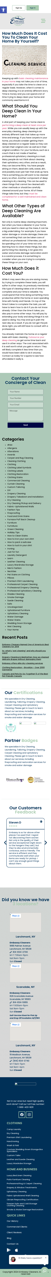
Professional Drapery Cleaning (23, 587)
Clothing (11, 464)
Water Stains (14, 619)
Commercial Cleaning (18, 480)
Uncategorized (14, 607)
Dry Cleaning (14, 500)
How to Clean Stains (17, 535)
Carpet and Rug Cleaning (20, 457)
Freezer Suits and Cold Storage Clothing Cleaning (22, 1204)
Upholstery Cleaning (17, 613)
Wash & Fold (13, 1145)
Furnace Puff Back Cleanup (21, 519)
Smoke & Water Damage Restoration (25, 1209)
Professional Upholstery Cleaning (24, 590)
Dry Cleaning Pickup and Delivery (24, 503)
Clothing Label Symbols (19, 467)
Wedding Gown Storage (19, 623)
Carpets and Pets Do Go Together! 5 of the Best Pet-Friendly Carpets (25, 675)
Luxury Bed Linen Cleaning (19, 1175)
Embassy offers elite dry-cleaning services (22, 663)
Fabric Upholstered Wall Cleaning (23, 1195)
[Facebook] (22, 1114)
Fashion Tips (13, 509)
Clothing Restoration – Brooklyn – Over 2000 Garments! (23, 668)
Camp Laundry (14, 1129)
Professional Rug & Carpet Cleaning (24, 1183)
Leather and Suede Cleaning (21, 1159)
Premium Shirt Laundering (20, 581)
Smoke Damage (15, 597)
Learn (10, 558)
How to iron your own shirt (20, 538)
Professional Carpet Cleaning (22, 584)
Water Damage (15, 616)
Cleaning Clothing (16, 461)
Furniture (12, 522)
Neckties (11, 571)
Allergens (12, 448)
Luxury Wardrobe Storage (20, 564)
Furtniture (12, 525)
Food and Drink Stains (18, 516)
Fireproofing (13, 513)
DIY (9, 490)
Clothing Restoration (18, 474)
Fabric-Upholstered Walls (20, 506)
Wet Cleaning (14, 626)
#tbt (9, 444)
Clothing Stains (15, 477)
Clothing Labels (15, 470)
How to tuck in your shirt (19, 545)
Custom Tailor (14, 1155)
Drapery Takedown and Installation (25, 496)
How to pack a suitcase (19, 542)
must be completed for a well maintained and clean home (24, 196)
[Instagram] (29, 1114)
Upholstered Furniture (18, 610)
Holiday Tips (13, 532)
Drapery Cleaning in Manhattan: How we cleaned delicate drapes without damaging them (25, 658)
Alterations (13, 451)
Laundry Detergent (17, 555)
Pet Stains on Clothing (18, 574)
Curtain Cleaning (15, 483)
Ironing (10, 548)
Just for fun (13, 551)
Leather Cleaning (16, 561)
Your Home (13, 629)
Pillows (10, 577)
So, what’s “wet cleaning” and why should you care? (24, 651)
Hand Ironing (13, 1141)
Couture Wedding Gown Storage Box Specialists (25, 1150)
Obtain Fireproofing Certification (22, 1199)
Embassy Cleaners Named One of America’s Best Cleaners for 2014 (25, 645)
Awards (11, 454)
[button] (3, 9)
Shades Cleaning (15, 594)
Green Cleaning (15, 529)
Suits (9, 603)
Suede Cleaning (15, 600)
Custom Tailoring (16, 487)
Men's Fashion (14, 568)
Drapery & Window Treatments (22, 1187)
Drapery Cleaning (16, 493)
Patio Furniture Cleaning (18, 1179)
